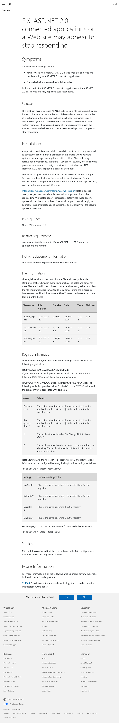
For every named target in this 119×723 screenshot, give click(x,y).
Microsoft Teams (9, 681)
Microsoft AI (7, 658)
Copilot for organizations (12, 631)
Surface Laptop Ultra (10, 621)
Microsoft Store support (50, 621)
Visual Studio (46, 691)
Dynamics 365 (8, 667)
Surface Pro (7, 612)
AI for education (86, 645)
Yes (66, 597)
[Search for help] (10, 3)
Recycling (80, 713)
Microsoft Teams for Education (91, 621)
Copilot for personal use (11, 635)
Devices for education (88, 617)
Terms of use (43, 713)
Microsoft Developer (49, 663)
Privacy (32, 713)
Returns (44, 626)
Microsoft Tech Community (51, 677)
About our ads (92, 713)
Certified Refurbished (49, 635)
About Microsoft (86, 663)
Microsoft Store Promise (50, 640)
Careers (83, 658)
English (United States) (16, 699)
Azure (44, 658)
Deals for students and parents (91, 640)
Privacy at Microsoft (87, 672)
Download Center (48, 617)
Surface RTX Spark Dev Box (12, 626)
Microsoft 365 (8, 672)
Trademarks (56, 713)
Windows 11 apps (9, 645)
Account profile (47, 612)
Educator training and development (93, 635)
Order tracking (47, 631)
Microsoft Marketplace (50, 681)
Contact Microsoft (19, 713)
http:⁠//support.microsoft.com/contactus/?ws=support (48, 190)
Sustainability (85, 691)
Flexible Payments (48, 645)
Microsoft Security (9, 663)
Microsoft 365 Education (89, 626)
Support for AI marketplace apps (53, 672)
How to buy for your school (90, 631)
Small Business (8, 691)
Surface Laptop (8, 617)
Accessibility (85, 686)
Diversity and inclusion (89, 681)
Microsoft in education (88, 612)
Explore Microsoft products (12, 640)
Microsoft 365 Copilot (11, 686)
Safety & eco (68, 713)
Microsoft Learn (47, 667)
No (84, 597)
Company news (86, 667)
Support (6, 10)
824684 (26, 583)
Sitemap (6, 713)
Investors (84, 677)
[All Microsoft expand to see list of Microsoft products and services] (3, 3)
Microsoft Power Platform (12, 677)
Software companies (49, 686)
